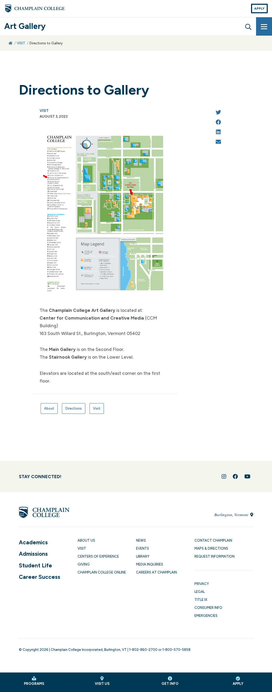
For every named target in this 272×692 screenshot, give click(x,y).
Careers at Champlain (156, 572)
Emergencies (206, 616)
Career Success (39, 577)
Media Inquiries (149, 564)
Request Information (214, 556)
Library (142, 556)
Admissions (33, 553)
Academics (33, 542)
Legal (199, 592)
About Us (86, 540)
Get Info (170, 684)
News (141, 540)
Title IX (200, 600)
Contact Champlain (213, 540)
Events (142, 548)
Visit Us (102, 684)
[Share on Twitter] (218, 113)
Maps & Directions (211, 548)
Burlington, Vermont (231, 514)
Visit (96, 408)
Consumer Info (208, 608)
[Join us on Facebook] (235, 476)
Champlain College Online (102, 572)
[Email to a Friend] (218, 142)
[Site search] (248, 26)
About (49, 408)
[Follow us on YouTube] (247, 476)
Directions (73, 408)
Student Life (35, 565)
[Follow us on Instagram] (224, 476)
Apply (259, 8)
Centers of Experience (98, 556)
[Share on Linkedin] (218, 132)
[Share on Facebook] (218, 123)
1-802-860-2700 (143, 650)
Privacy (201, 584)
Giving (84, 564)
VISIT (21, 43)
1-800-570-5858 (176, 650)
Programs (34, 684)
